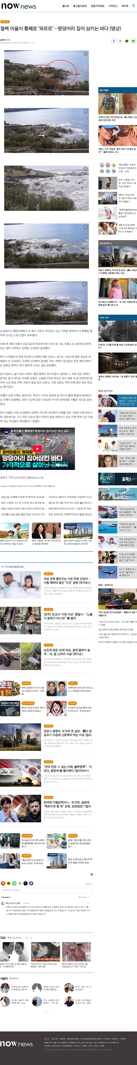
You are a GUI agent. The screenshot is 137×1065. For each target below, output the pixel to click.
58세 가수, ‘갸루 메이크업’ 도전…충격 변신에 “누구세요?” (19, 1003)
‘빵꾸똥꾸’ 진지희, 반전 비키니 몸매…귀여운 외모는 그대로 (19, 989)
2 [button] (46, 1012)
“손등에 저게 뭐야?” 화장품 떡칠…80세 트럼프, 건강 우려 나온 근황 (44, 965)
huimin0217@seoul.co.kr (28, 477)
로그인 (46, 1039)
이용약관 (62, 1039)
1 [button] (44, 1012)
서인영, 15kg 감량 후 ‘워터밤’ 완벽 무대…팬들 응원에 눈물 (51, 1003)
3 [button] (48, 1012)
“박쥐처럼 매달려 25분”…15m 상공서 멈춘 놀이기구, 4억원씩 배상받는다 (74, 965)
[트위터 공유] (120, 43)
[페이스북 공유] (113, 43)
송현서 (3, 39)
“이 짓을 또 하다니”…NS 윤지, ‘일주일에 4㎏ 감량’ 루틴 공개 (51, 989)
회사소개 (54, 1039)
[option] (44, 956)
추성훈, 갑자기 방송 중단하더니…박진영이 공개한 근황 (84, 1003)
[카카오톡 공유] (127, 43)
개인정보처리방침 (73, 1039)
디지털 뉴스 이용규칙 (110, 1039)
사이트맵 (122, 1039)
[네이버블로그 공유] (133, 43)
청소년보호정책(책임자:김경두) (91, 1039)
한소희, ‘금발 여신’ (85, 988)
